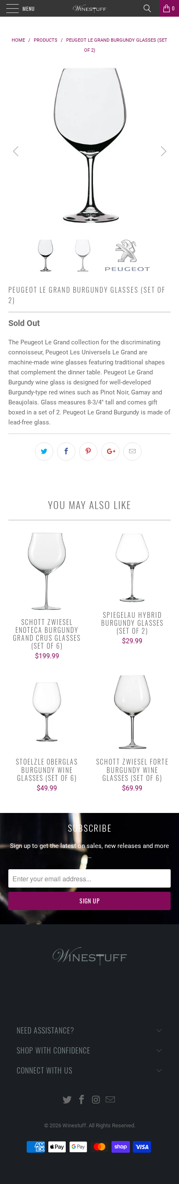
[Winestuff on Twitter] (67, 1100)
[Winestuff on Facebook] (82, 1100)
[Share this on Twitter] (44, 451)
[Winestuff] (89, 8)
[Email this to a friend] (132, 451)
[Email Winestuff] (110, 1100)
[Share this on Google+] (110, 451)
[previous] (17, 151)
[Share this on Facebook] (66, 451)
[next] (162, 151)
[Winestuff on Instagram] (96, 1100)
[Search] (150, 8)
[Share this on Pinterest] (88, 451)
